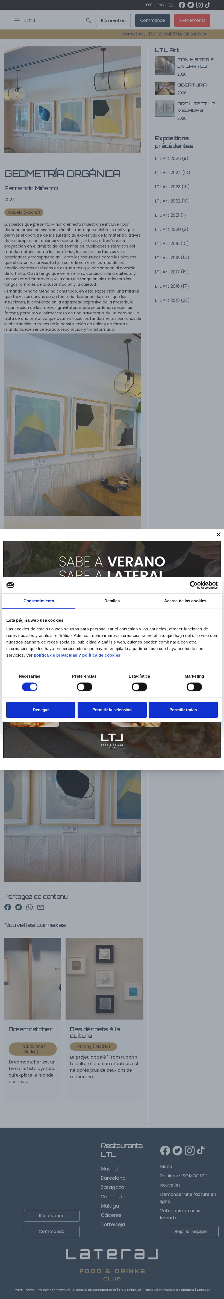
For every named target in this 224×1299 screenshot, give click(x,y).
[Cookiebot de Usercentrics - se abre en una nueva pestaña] (194, 585)
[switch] (84, 687)
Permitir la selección (112, 709)
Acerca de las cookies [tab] (185, 600)
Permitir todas (183, 709)
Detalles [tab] (112, 600)
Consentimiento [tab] (38, 600)
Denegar (41, 709)
